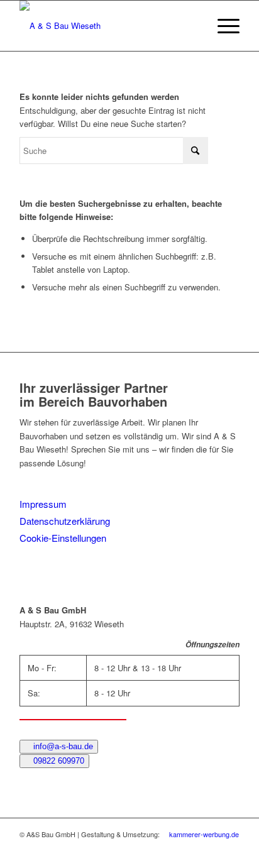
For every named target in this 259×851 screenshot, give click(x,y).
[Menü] (222, 26)
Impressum (43, 503)
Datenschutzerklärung (64, 520)
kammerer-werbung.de (203, 834)
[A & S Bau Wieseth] (107, 26)
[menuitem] (222, 26)
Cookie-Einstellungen (62, 537)
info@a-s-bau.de (62, 746)
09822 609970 (57, 761)
